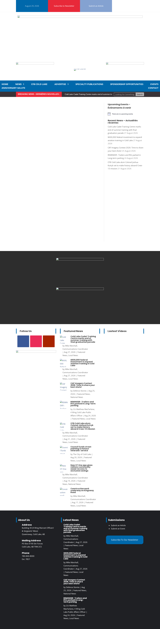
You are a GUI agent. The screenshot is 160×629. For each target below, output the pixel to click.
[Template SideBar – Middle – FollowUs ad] (80, 259)
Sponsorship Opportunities (126, 84)
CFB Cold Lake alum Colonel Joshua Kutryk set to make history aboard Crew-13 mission (125, 165)
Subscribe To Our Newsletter (124, 539)
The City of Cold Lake (82, 454)
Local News (73, 355)
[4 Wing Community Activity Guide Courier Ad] (35, 64)
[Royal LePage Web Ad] (80, 17)
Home (5, 84)
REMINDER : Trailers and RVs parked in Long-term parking (83, 403)
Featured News (83, 394)
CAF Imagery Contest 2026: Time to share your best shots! (82, 385)
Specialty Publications (89, 84)
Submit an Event (118, 528)
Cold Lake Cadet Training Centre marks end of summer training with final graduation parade (102, 94)
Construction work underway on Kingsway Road (82, 490)
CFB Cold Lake (39, 84)
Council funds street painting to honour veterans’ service (80, 448)
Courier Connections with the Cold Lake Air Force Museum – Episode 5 (122, 394)
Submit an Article (96, 6)
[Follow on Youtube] (125, 8)
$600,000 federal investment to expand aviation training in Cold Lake (82, 363)
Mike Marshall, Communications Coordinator (71, 539)
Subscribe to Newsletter (64, 6)
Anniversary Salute (13, 88)
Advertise (60, 84)
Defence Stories (79, 390)
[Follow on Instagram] (124, 2)
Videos (115, 368)
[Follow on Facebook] (118, 2)
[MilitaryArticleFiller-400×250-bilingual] (80, 289)
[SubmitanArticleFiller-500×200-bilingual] (125, 64)
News (18, 84)
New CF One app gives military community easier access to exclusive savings (81, 468)
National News (76, 397)
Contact (153, 88)
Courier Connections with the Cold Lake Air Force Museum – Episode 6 (122, 349)
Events (154, 84)
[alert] (126, 113)
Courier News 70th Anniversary (126, 407)
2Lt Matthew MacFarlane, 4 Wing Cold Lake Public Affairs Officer (82, 412)
